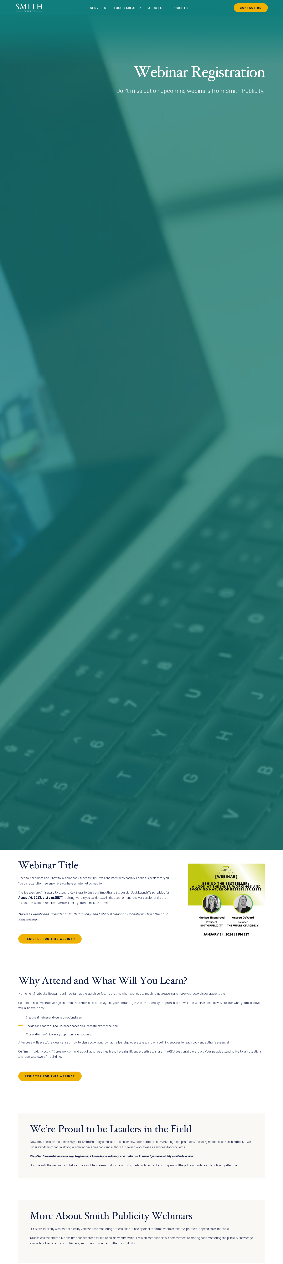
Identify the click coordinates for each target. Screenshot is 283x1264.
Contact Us (251, 7)
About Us (156, 8)
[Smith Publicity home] (29, 7)
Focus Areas (125, 8)
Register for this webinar (50, 938)
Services (98, 8)
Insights (180, 8)
